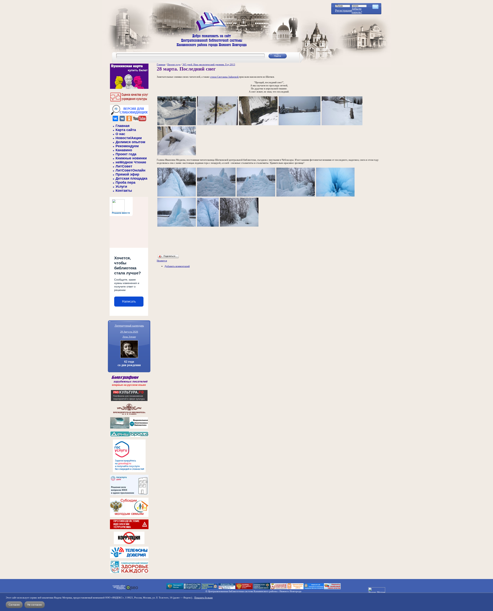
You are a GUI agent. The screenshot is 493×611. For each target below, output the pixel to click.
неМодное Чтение (131, 162)
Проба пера (125, 182)
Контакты (124, 190)
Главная (123, 126)
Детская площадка (131, 178)
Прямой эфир (127, 174)
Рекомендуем (127, 146)
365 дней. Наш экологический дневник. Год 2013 (208, 64)
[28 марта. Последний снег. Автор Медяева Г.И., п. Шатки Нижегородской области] (176, 125)
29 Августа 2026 (129, 331)
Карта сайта (126, 130)
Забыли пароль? (357, 10)
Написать (129, 301)
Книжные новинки (131, 158)
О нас (120, 134)
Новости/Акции (129, 138)
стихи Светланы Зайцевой (224, 76)
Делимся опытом (130, 142)
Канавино (124, 150)
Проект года (126, 154)
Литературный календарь (129, 325)
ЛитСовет (124, 166)
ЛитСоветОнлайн (130, 170)
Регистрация (343, 10)
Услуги (121, 186)
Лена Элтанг (129, 336)
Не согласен (34, 604)
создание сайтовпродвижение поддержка (118, 587)
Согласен (14, 604)
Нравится (162, 260)
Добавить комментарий (177, 266)
